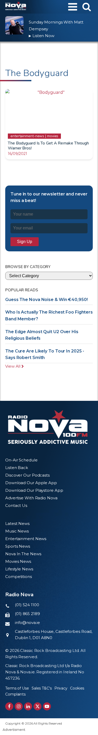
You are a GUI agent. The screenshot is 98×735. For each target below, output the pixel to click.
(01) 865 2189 (27, 613)
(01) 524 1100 (27, 604)
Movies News (18, 561)
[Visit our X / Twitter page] (37, 706)
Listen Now (41, 35)
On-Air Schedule (21, 460)
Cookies (77, 688)
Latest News (17, 523)
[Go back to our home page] (48, 427)
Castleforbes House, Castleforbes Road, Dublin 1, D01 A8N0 (53, 634)
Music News (17, 531)
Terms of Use (17, 688)
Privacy (60, 688)
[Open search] (86, 6)
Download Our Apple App (31, 482)
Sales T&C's (42, 688)
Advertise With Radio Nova (31, 497)
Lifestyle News (19, 568)
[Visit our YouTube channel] (47, 706)
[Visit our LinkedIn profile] (28, 706)
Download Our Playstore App (34, 490)
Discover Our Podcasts (27, 475)
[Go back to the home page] (15, 6)
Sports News (17, 546)
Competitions (18, 576)
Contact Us (16, 505)
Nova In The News (23, 553)
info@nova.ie (27, 622)
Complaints (15, 694)
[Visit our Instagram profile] (19, 706)
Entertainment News (25, 538)
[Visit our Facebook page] (9, 706)
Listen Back (16, 467)
